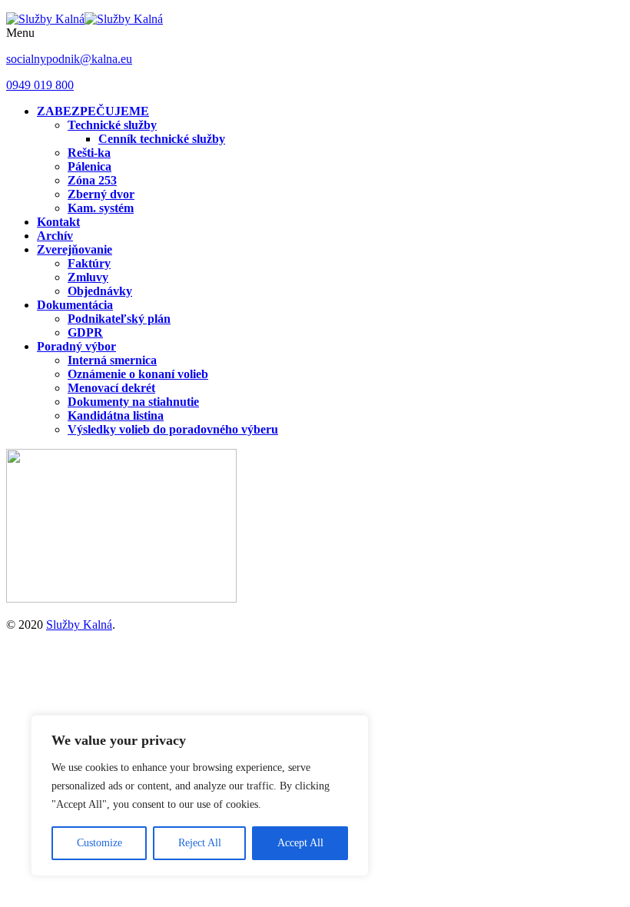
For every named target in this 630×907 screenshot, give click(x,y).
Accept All (300, 843)
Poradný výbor (76, 346)
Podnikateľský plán (119, 318)
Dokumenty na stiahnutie (133, 401)
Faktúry (89, 263)
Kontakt (58, 221)
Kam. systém (101, 207)
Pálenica (89, 166)
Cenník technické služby (161, 138)
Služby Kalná (79, 624)
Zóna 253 (92, 180)
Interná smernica (112, 360)
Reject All (199, 843)
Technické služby (112, 124)
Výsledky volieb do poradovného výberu (173, 429)
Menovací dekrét (111, 387)
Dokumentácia (75, 304)
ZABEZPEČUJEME (93, 111)
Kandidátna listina (116, 415)
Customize (99, 843)
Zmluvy (88, 277)
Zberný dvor (101, 194)
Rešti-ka (89, 152)
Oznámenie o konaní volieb (138, 373)
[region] (200, 795)
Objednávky (100, 290)
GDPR (85, 332)
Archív (55, 235)
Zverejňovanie (74, 249)
